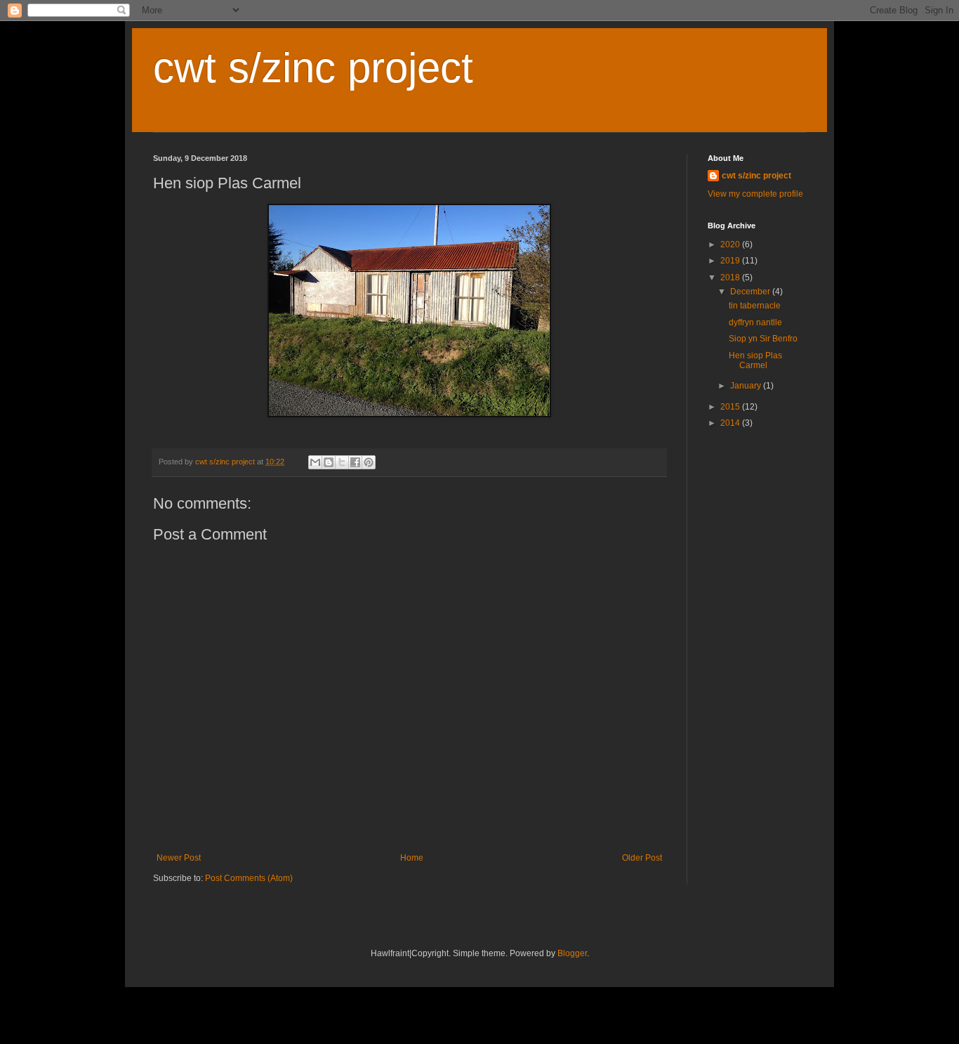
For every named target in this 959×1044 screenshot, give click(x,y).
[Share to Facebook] (355, 462)
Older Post (642, 858)
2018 (731, 277)
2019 (731, 261)
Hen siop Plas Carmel (755, 360)
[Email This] (315, 462)
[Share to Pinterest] (369, 462)
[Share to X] (342, 462)
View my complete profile (755, 194)
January (746, 386)
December (751, 291)
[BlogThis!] (329, 462)
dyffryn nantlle (755, 322)
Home (411, 858)
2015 (731, 407)
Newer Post (179, 858)
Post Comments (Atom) (249, 878)
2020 (731, 244)
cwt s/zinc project (313, 67)
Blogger (572, 953)
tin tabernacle (755, 306)
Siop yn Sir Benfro (763, 339)
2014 (731, 423)
